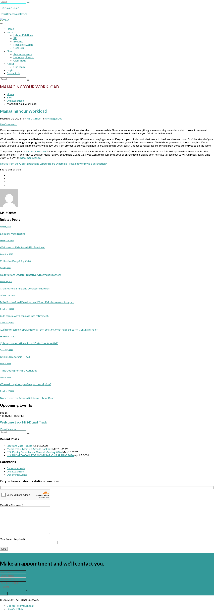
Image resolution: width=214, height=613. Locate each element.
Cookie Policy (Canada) (20, 605)
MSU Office (33, 118)
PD (15, 38)
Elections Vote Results (19, 445)
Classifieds (19, 60)
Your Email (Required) (12, 539)
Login (10, 70)
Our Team (19, 66)
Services (11, 31)
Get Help (18, 47)
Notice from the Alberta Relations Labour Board (27, 163)
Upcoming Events (23, 57)
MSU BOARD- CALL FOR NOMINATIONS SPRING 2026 (40, 455)
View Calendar (8, 429)
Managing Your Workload (23, 111)
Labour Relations (23, 35)
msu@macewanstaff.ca (14, 13)
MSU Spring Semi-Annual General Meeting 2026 (34, 452)
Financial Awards (23, 44)
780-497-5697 (10, 8)
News (10, 50)
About (10, 63)
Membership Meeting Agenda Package (29, 448)
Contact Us (13, 73)
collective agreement (35, 151)
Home (10, 28)
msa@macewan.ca (30, 157)
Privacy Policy (15, 608)
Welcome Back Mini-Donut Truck (23, 422)
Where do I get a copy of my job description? (81, 163)
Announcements (22, 54)
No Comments (8, 124)
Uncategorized (53, 118)
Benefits (18, 41)
